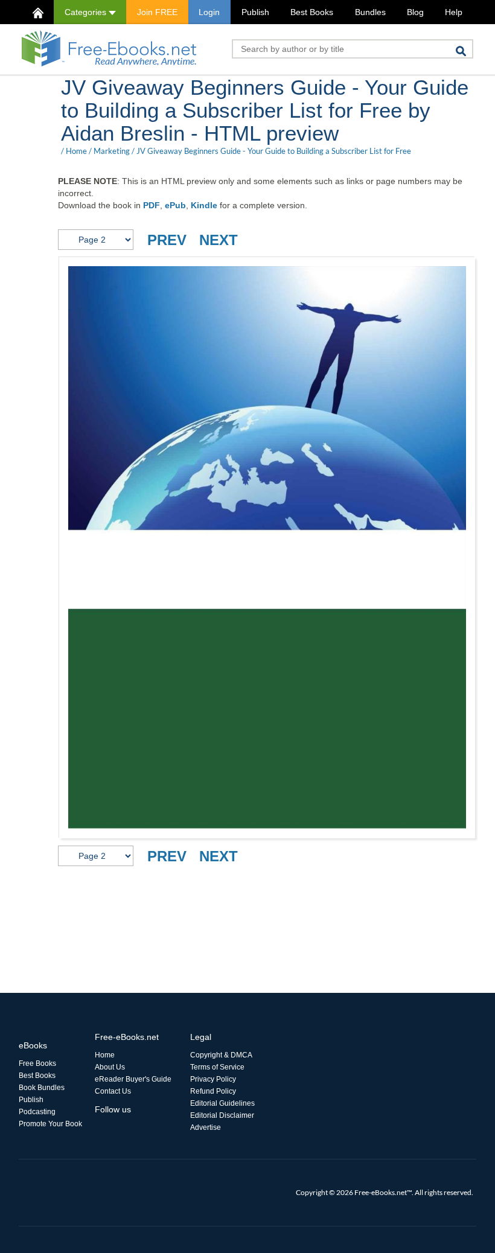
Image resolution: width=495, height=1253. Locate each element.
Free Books (37, 1063)
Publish (255, 12)
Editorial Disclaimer (222, 1115)
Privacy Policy (213, 1079)
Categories (87, 12)
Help (453, 12)
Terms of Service (217, 1067)
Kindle (204, 205)
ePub (175, 205)
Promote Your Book (50, 1124)
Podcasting (37, 1112)
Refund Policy (213, 1091)
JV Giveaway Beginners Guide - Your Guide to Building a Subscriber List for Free (273, 151)
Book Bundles (42, 1087)
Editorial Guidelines (222, 1103)
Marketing (112, 151)
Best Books (311, 12)
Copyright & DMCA (221, 1055)
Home (76, 151)
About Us (110, 1067)
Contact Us (113, 1091)
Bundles (370, 12)
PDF (151, 205)
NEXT (218, 240)
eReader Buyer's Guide (133, 1079)
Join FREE (157, 12)
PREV (167, 240)
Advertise (205, 1127)
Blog (415, 12)
